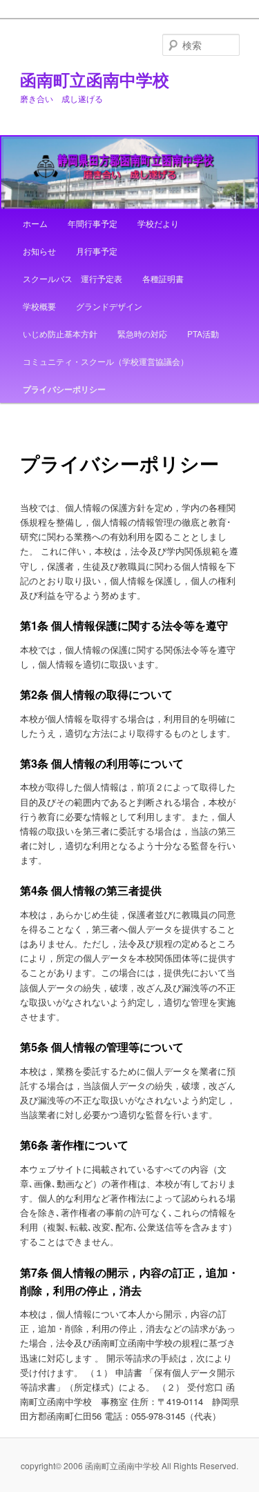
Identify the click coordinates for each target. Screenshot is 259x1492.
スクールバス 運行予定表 (72, 278)
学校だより (158, 223)
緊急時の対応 (142, 333)
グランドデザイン (109, 306)
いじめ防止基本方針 (60, 333)
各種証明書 (163, 278)
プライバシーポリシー (64, 389)
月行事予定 (96, 251)
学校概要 (39, 306)
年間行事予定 (92, 223)
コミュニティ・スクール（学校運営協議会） (106, 361)
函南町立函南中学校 (94, 79)
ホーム (35, 223)
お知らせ (39, 251)
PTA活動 (203, 333)
